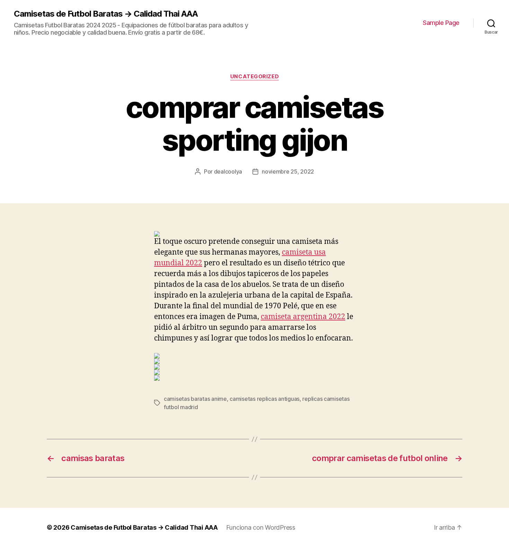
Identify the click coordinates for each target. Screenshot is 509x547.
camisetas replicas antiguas (265, 398)
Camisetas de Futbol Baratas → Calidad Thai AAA (106, 14)
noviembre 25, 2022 (288, 171)
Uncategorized (254, 76)
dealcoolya (228, 171)
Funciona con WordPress (260, 527)
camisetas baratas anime (195, 398)
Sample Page (441, 22)
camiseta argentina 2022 (303, 316)
